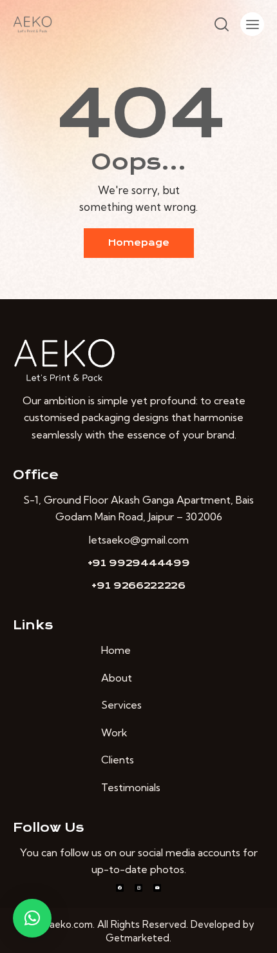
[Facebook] (120, 888)
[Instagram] (138, 888)
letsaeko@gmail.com (139, 539)
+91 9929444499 (139, 563)
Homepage (138, 242)
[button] (32, 918)
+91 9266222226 (138, 585)
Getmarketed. (138, 938)
